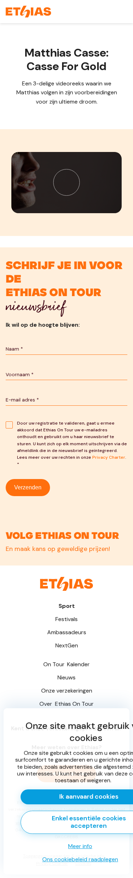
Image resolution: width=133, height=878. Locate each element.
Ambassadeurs (66, 632)
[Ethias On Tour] (28, 11)
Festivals (66, 619)
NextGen (66, 645)
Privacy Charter (108, 457)
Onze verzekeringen (66, 690)
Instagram (66, 536)
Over (66, 704)
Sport (67, 606)
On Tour (66, 664)
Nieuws (66, 677)
